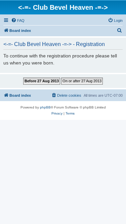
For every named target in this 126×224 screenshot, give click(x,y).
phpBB (45, 107)
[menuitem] (18, 20)
